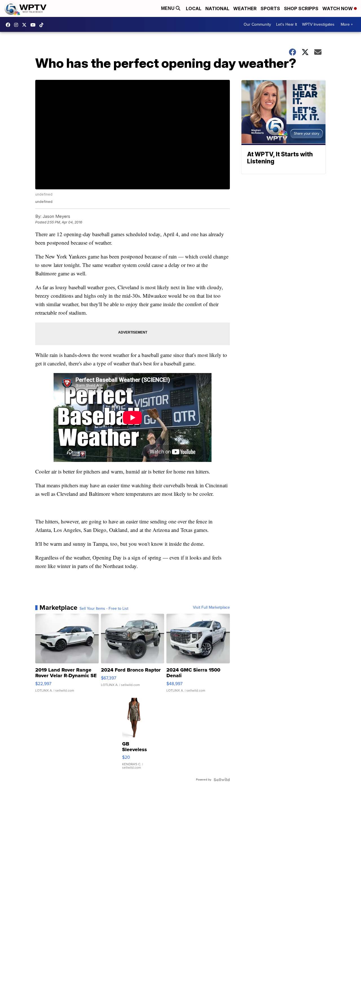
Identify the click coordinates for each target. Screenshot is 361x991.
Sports (270, 8)
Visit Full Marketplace (211, 607)
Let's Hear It (286, 24)
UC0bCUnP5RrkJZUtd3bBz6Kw (34, 25)
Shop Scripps (301, 8)
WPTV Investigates (318, 24)
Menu (168, 8)
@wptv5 (42, 25)
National (217, 8)
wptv (17, 25)
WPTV (25, 25)
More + (347, 24)
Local (193, 8)
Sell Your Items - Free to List (104, 609)
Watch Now (338, 8)
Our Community (257, 24)
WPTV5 (9, 25)
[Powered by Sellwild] (221, 780)
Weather (245, 8)
